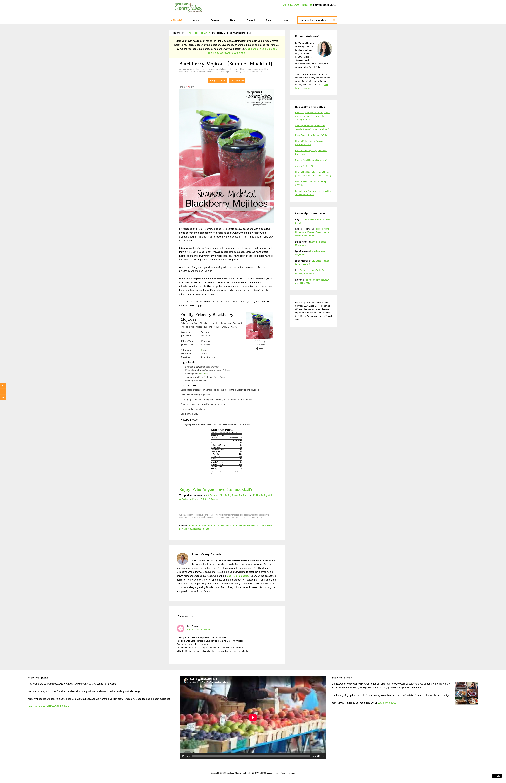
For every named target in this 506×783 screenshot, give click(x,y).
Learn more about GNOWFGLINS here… (49, 706)
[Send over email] (3, 397)
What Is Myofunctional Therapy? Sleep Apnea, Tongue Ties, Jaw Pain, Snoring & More (313, 116)
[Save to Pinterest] (3, 392)
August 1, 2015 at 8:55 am (199, 629)
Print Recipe (237, 80)
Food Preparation (202, 32)
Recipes (205, 528)
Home (188, 32)
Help (276, 772)
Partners (291, 772)
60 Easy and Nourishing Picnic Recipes (227, 495)
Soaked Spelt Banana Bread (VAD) (311, 159)
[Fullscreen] (323, 756)
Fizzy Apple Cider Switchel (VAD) (311, 134)
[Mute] (318, 756)
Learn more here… (388, 702)
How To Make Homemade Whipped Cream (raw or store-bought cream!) (312, 232)
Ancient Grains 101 (304, 166)
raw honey (203, 374)
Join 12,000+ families (297, 4)
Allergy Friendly (196, 525)
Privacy (283, 772)
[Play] (183, 756)
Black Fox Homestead (238, 575)
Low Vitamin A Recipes (190, 528)
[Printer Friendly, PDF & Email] (187, 86)
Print (260, 348)
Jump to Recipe (218, 80)
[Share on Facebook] (3, 386)
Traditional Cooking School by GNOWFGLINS (188, 8)
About (269, 772)
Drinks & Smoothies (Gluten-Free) (239, 525)
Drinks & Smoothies (213, 525)
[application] (253, 717)
